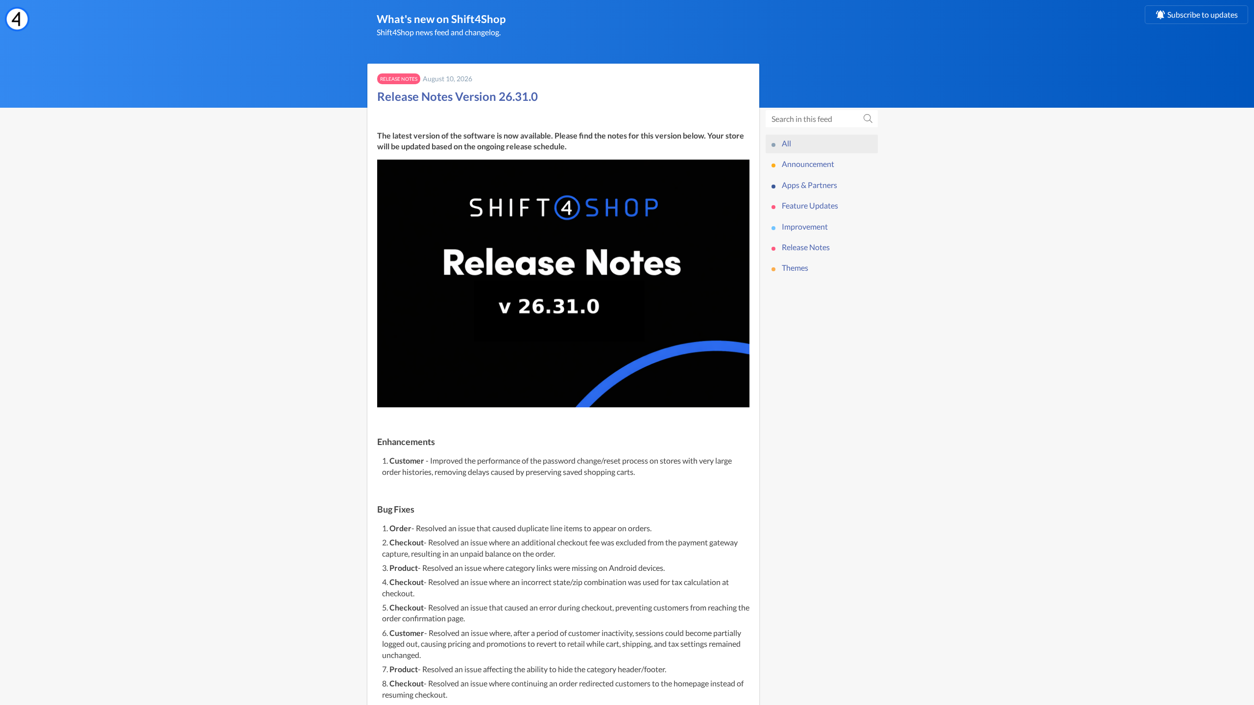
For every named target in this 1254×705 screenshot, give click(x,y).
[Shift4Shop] (17, 19)
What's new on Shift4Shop (441, 18)
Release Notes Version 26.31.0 (457, 96)
